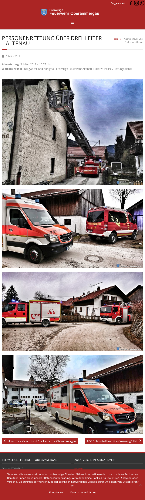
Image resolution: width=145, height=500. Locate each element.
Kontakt (78, 469)
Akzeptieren (56, 492)
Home (115, 39)
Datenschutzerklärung (83, 492)
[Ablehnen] (140, 485)
